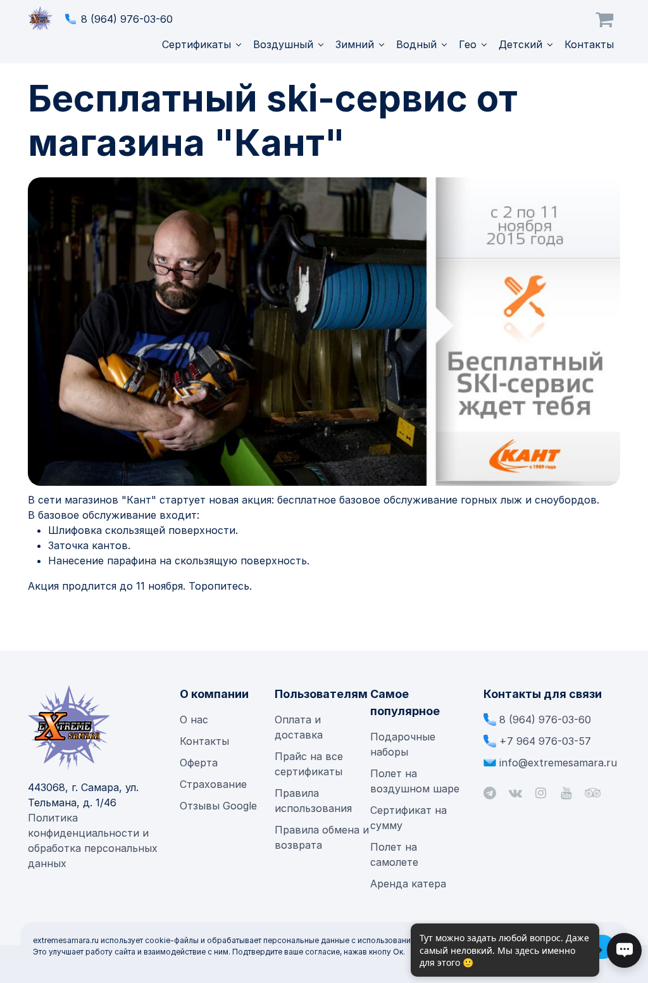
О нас (194, 719)
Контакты (589, 44)
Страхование (213, 784)
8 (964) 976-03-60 (127, 19)
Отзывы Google (218, 805)
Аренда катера (408, 883)
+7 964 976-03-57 (545, 741)
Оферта (199, 762)
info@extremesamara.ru (558, 762)
